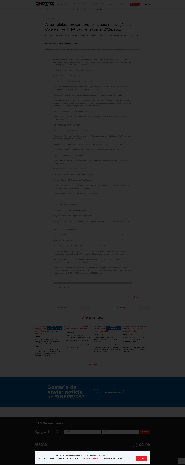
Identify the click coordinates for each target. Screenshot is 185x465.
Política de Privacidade (94, 458)
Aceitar (141, 458)
